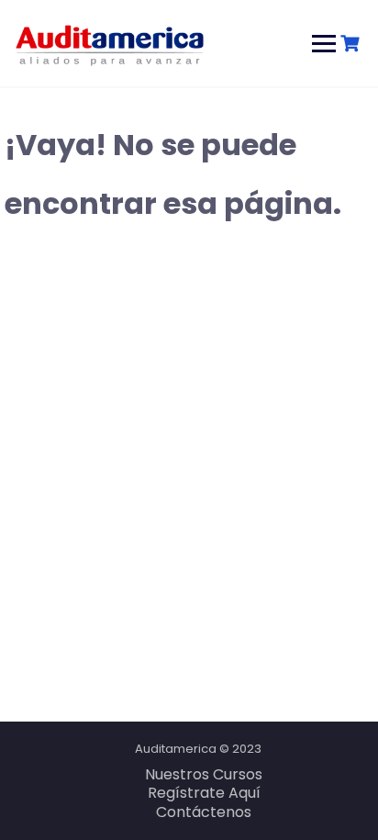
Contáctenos (203, 812)
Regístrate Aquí (204, 792)
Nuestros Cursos (203, 774)
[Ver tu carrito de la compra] (352, 43)
